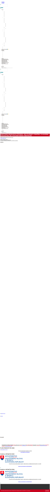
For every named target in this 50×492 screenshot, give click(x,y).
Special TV (1, 7)
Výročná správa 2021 (9, 40)
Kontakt (3, 66)
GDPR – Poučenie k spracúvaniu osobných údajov (9, 65)
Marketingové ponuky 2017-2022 (9, 22)
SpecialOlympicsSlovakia (43, 445)
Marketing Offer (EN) (9, 26)
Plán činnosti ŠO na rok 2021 (8, 14)
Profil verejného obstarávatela (7, 112)
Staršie (4, 57)
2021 (4, 54)
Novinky (3, 114)
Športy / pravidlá (5, 29)
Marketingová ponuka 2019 (9, 25)
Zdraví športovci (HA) (4, 61)
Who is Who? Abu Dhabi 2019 (9, 110)
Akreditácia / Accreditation (6, 10)
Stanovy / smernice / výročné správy (8, 95)
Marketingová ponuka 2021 (9, 88)
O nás (2, 9)
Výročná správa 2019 (9, 41)
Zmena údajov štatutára (8, 99)
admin (12, 137)
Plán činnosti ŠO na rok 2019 (8, 80)
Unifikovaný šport (7, 30)
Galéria (3, 58)
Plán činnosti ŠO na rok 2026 (8, 11)
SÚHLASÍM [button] (47, 490)
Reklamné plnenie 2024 (8, 19)
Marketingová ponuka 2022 (9, 23)
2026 (4, 51)
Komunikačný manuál (7, 45)
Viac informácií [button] (28, 490)
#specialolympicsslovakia (8, 446)
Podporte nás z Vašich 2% (5, 59)
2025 (4, 116)
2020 (4, 55)
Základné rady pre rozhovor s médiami (10, 44)
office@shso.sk (24, 445)
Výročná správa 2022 (9, 39)
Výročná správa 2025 (9, 37)
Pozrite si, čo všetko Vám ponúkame (9, 21)
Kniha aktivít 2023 (7, 84)
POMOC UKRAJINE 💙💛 (5, 49)
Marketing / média (5, 17)
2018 (4, 56)
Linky (4, 48)
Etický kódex (5, 129)
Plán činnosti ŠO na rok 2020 (8, 15)
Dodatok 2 (6, 34)
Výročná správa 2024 (9, 38)
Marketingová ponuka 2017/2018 (10, 90)
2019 (4, 120)
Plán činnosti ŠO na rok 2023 (8, 13)
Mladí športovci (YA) (4, 125)
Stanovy (6, 97)
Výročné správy (7, 101)
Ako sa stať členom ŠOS (5, 63)
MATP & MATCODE (4, 60)
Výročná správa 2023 (9, 103)
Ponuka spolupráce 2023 (8, 20)
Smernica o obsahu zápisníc (8, 43)
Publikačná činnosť (5, 108)
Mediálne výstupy (5, 139)
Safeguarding (3, 127)
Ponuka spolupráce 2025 (8, 18)
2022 (4, 118)
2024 (4, 52)
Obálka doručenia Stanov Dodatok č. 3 (10, 31)
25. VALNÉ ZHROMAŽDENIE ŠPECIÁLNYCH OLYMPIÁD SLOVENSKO (9, 140)
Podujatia (6, 27)
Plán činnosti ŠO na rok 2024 (8, 12)
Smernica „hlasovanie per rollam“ (9, 36)
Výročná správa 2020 (9, 105)
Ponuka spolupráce (7, 82)
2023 (4, 53)
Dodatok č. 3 (6, 32)
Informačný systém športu (5, 62)
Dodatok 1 (6, 33)
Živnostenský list (7, 42)
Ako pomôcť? (5, 46)
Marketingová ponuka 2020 (9, 24)
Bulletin (6, 86)
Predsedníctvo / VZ (5, 47)
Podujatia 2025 (8, 28)
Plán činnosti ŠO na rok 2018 (8, 16)
